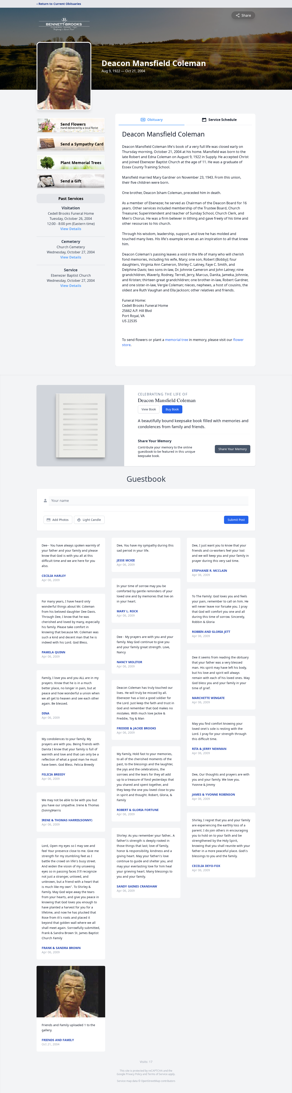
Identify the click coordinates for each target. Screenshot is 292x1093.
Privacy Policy (134, 1074)
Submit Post (236, 520)
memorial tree (176, 339)
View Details (70, 228)
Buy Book (172, 409)
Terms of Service (158, 1074)
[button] (71, 991)
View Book (149, 409)
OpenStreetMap (150, 1081)
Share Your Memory (232, 449)
